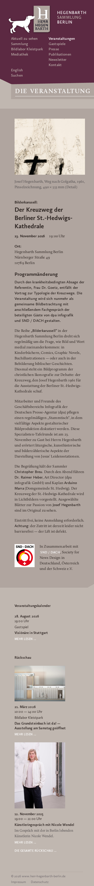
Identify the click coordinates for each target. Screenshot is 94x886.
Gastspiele (57, 44)
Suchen (17, 75)
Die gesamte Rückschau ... (36, 850)
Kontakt (55, 65)
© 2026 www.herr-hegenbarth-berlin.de (38, 876)
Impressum (18, 882)
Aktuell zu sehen (24, 38)
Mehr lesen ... (25, 639)
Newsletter (58, 59)
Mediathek (19, 54)
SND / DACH (50, 552)
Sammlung (19, 44)
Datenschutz (40, 882)
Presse (54, 49)
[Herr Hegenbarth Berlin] (30, 20)
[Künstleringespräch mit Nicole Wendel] (40, 807)
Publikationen (60, 54)
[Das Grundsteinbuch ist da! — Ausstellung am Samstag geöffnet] (40, 700)
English (17, 70)
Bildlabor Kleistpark (27, 49)
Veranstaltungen (62, 38)
